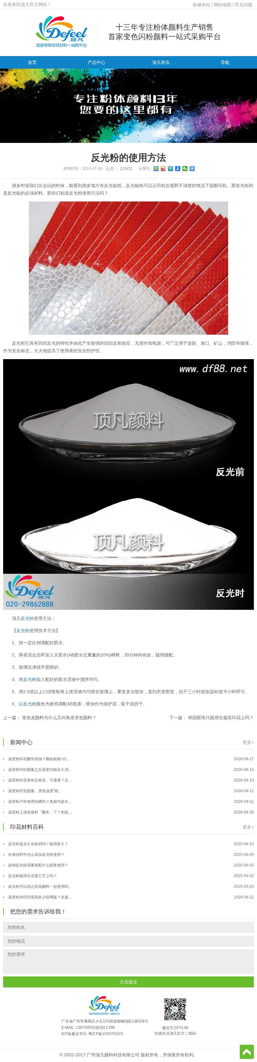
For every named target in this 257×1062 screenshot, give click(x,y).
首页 (32, 62)
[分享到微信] (185, 168)
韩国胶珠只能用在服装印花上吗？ (221, 717)
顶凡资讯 (161, 62)
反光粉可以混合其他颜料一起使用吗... (130, 878)
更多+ (248, 742)
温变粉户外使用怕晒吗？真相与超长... (130, 793)
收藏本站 (201, 4)
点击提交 (128, 981)
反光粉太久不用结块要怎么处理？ (130, 899)
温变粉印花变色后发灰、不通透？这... (130, 772)
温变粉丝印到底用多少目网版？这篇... (130, 889)
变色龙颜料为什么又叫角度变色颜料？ (59, 717)
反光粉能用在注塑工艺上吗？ (130, 868)
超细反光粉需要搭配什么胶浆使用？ (130, 857)
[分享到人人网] (178, 168)
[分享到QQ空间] (156, 168)
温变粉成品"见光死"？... (130, 815)
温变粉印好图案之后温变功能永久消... (130, 761)
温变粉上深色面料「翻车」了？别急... (130, 804)
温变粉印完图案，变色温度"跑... (130, 783)
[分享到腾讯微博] (170, 168)
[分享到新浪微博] (163, 168)
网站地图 (222, 4)
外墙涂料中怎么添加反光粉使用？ (130, 846)
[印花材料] (61, 31)
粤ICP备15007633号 (105, 1034)
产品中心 (96, 62)
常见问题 (243, 4)
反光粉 (27, 618)
